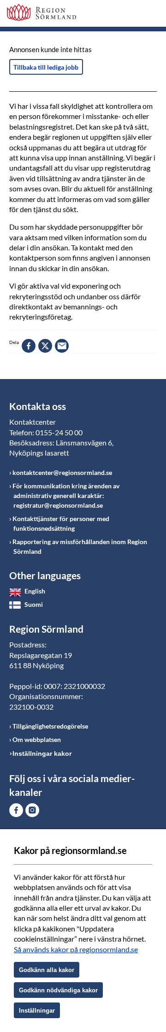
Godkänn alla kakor (46, 970)
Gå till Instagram (32, 810)
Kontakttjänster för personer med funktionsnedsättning (60, 523)
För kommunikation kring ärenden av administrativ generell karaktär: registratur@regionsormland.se (65, 495)
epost (62, 346)
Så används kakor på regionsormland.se (76, 949)
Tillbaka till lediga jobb (45, 67)
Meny (150, 15)
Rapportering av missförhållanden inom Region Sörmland (79, 546)
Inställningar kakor (41, 753)
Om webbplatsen (36, 739)
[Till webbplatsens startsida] (41, 12)
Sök (127, 15)
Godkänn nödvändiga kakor (58, 990)
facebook (29, 346)
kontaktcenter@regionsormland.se (62, 472)
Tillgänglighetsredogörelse (50, 726)
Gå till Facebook (16, 810)
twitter (45, 346)
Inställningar (37, 1010)
